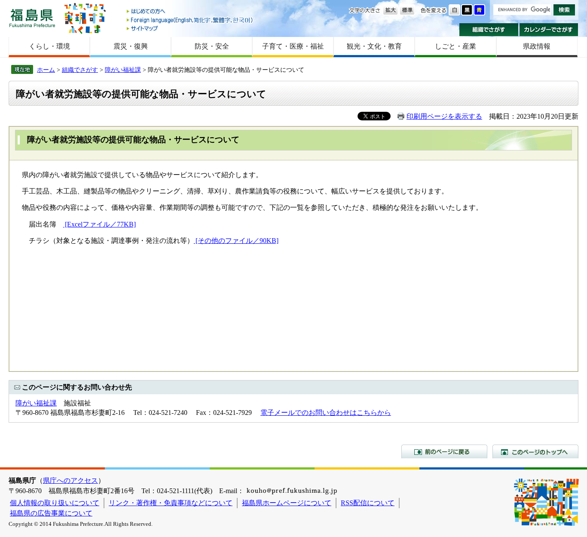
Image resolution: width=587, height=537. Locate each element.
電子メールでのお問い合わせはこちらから (325, 412)
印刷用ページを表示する (444, 116)
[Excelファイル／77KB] (99, 224)
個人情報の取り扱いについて (54, 502)
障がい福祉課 (123, 69)
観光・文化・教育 (374, 46)
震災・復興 (130, 46)
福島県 (32, 18)
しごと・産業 (455, 46)
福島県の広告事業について (51, 513)
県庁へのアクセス (70, 480)
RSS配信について (367, 502)
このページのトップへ (535, 451)
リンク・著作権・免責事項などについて (170, 502)
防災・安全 (212, 46)
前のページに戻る (444, 451)
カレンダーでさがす (549, 29)
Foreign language (190, 20)
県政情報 (536, 46)
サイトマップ (190, 28)
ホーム (46, 69)
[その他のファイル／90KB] (236, 240)
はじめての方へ (190, 12)
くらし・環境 (49, 46)
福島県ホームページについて (286, 502)
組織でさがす (488, 29)
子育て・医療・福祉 (293, 46)
